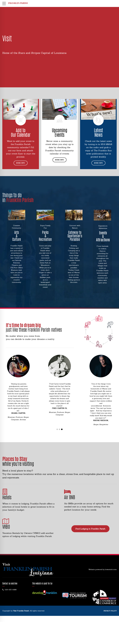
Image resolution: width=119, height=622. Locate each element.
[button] (9, 392)
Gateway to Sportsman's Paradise (75, 235)
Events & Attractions (103, 236)
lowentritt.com (111, 569)
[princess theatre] (16, 215)
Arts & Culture (16, 235)
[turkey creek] (74, 215)
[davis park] (45, 215)
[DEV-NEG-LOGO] (44, 592)
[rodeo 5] (102, 215)
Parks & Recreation (45, 235)
